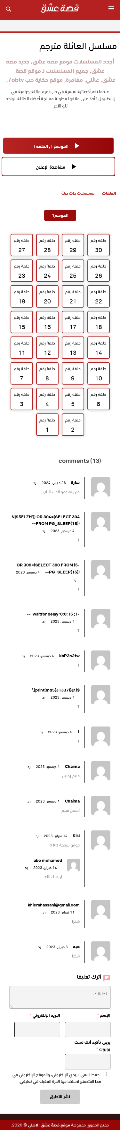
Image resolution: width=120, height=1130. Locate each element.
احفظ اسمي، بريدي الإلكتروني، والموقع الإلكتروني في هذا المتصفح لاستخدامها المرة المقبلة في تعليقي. (56, 1078)
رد (34, 483)
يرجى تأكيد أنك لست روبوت (92, 1045)
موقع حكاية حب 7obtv (35, 79)
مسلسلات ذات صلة (77, 193)
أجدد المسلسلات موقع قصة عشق (73, 61)
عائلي (92, 79)
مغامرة (74, 79)
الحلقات (109, 193)
